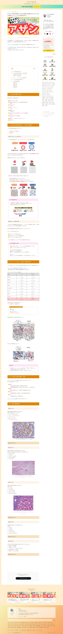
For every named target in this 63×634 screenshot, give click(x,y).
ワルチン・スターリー (50, 96)
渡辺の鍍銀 (21, 269)
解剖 (37, 627)
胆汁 (53, 102)
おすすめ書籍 (22, 622)
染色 (15, 627)
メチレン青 (44, 93)
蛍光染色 (34, 627)
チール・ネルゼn (10, 624)
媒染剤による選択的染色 (17, 75)
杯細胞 (12, 627)
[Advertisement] (23, 58)
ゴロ (52, 622)
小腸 (49, 99)
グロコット (53, 85)
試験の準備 (41, 627)
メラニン (48, 93)
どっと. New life (31, 2)
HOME (8, 630)
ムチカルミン (51, 91)
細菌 (47, 102)
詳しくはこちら (36, 6)
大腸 (46, 99)
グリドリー (48, 85)
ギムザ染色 (31, 622)
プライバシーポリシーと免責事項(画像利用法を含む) (14, 632)
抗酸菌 (9, 627)
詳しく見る (48, 50)
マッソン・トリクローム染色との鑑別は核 (19, 77)
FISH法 (47, 82)
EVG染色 (13, 269)
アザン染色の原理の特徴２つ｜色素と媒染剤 (20, 73)
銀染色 (43, 105)
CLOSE (34, 68)
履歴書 (52, 99)
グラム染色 (44, 85)
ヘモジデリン (44, 88)
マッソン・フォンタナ (45, 91)
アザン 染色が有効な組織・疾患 (18, 79)
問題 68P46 (15, 87)
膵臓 (30, 627)
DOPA (43, 82)
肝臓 (50, 102)
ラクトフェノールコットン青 (46, 94)
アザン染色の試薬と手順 (17, 71)
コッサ (49, 622)
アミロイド (27, 622)
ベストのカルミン (50, 88)
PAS (53, 82)
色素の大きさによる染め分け (18, 74)
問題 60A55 (15, 82)
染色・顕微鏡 (16, 630)
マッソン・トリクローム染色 (12, 44)
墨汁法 (43, 99)
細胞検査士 (44, 102)
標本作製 (12, 630)
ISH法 (50, 82)
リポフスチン (44, 96)
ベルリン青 (26, 624)
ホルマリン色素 (32, 624)
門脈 (46, 105)
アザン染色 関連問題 (16, 81)
